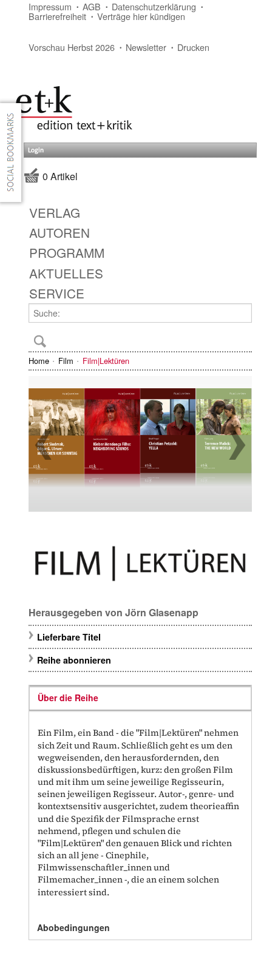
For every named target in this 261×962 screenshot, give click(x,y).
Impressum (50, 6)
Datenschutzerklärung (154, 6)
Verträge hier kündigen (141, 16)
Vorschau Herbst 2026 (72, 47)
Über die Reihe (68, 697)
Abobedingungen (73, 927)
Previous (43, 445)
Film (65, 360)
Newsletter (146, 47)
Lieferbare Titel (69, 637)
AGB (92, 6)
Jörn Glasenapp (161, 612)
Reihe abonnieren (74, 660)
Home (39, 360)
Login (36, 150)
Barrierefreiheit (57, 16)
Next (237, 445)
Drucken (193, 47)
